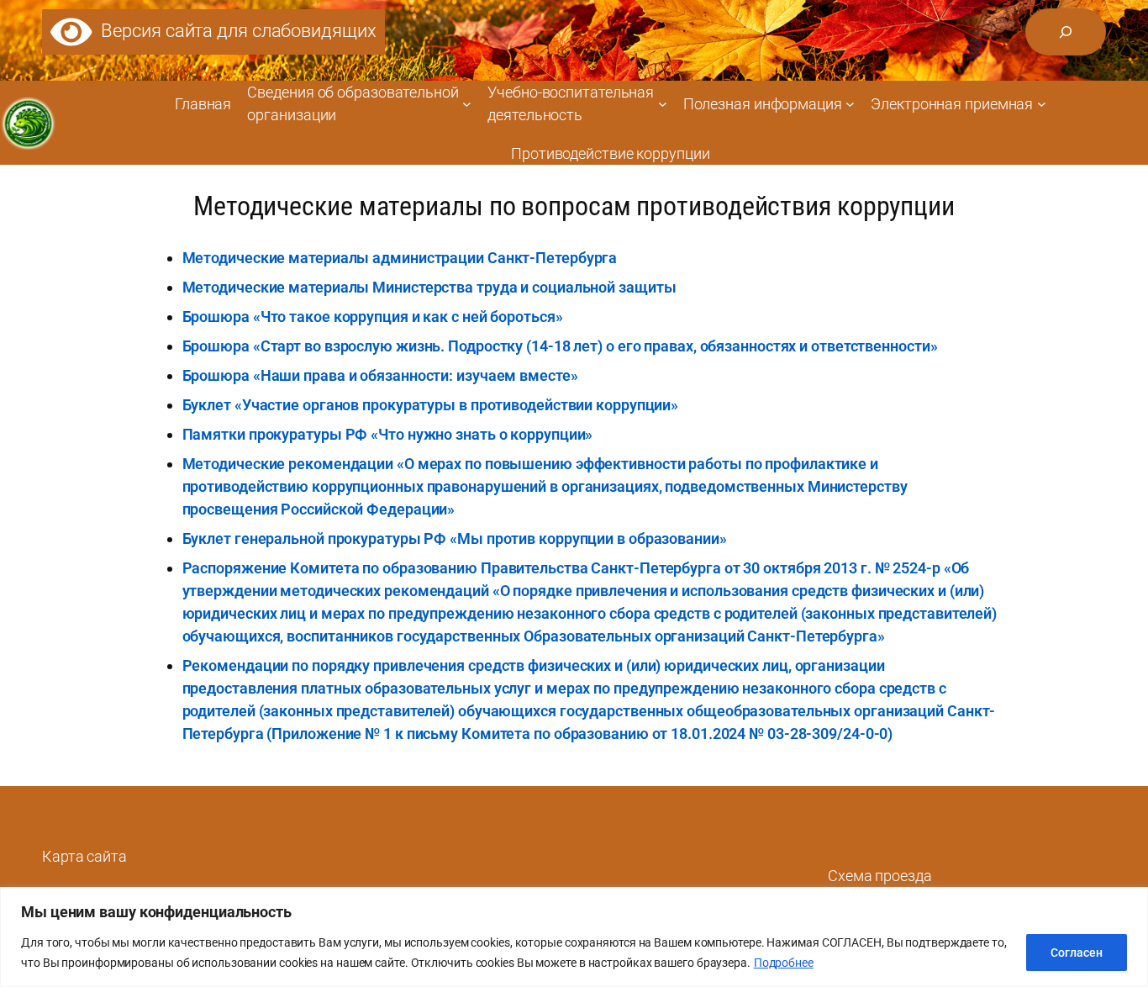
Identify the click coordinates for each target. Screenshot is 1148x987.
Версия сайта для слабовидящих (234, 30)
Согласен (1077, 952)
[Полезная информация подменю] (850, 103)
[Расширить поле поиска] (1065, 31)
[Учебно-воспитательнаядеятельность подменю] (662, 103)
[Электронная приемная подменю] (1041, 103)
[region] (574, 937)
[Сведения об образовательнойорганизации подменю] (466, 103)
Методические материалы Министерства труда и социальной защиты (429, 287)
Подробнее (784, 962)
